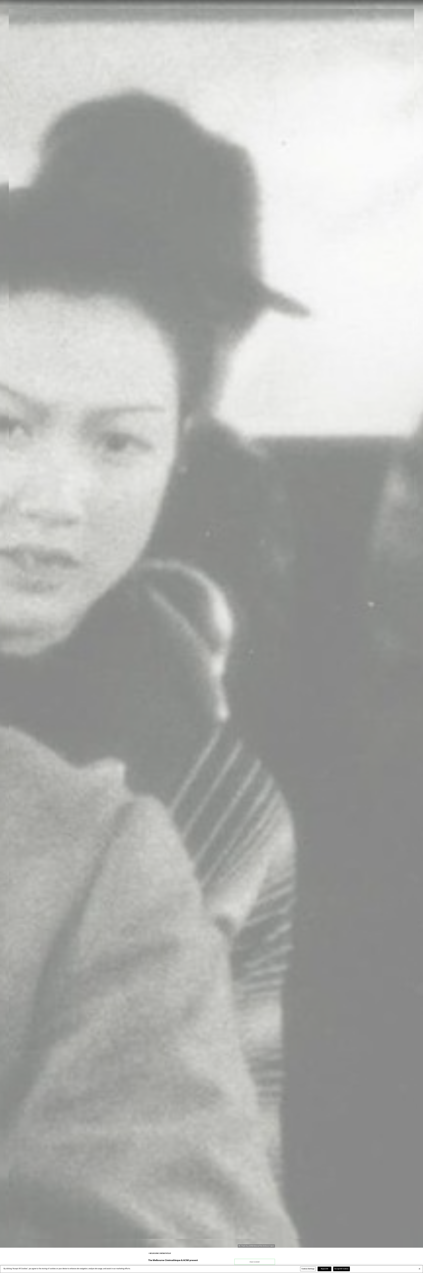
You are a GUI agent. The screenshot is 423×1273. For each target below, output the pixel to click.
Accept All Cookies (341, 1269)
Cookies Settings (307, 1269)
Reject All (324, 1269)
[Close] (419, 1268)
